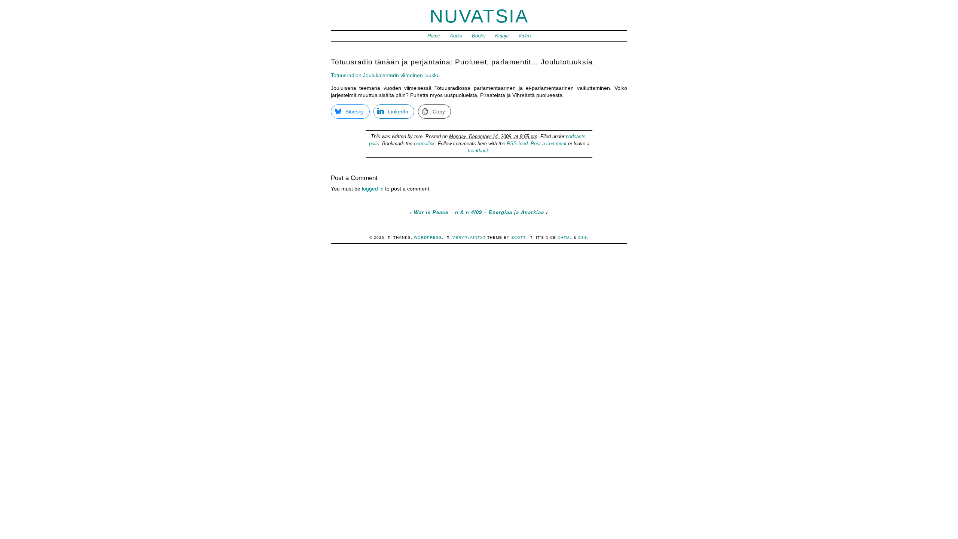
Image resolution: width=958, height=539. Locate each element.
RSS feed (517, 143)
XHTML (565, 237)
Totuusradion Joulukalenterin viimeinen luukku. (386, 75)
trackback (478, 150)
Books (479, 36)
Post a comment (549, 143)
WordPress (428, 237)
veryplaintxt (469, 237)
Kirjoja (502, 36)
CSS (582, 237)
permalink (424, 143)
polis (374, 143)
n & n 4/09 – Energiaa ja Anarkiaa (499, 212)
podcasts (576, 136)
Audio (456, 36)
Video (524, 36)
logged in (373, 189)
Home (433, 36)
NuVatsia (479, 16)
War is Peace (431, 212)
